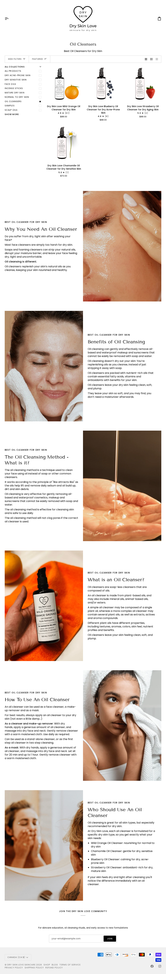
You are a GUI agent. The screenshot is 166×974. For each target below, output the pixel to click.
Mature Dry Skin (14, 92)
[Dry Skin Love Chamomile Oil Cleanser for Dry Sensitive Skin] (63, 143)
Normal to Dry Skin (17, 97)
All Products (13, 71)
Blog (55, 964)
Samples (10, 105)
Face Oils (10, 84)
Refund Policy (54, 967)
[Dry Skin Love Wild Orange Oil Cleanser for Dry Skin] (63, 83)
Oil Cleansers (13, 101)
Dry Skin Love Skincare (21, 964)
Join (110, 938)
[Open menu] (9, 18)
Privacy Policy (14, 967)
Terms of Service (70, 964)
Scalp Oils (11, 110)
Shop (47, 964)
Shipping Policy (34, 967)
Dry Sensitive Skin (16, 79)
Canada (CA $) (16, 957)
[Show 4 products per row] (157, 59)
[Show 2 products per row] (146, 59)
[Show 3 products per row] (151, 59)
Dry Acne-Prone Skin (17, 75)
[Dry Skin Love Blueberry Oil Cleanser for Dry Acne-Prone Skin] (103, 83)
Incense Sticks (14, 88)
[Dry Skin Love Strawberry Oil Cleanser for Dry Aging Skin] (142, 83)
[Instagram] (159, 966)
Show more (12, 114)
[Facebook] (152, 966)
